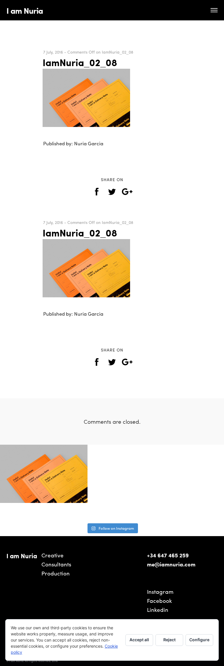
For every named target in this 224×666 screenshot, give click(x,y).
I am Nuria (24, 10)
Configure (199, 639)
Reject (169, 639)
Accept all (139, 639)
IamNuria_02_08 (80, 62)
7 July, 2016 (53, 52)
